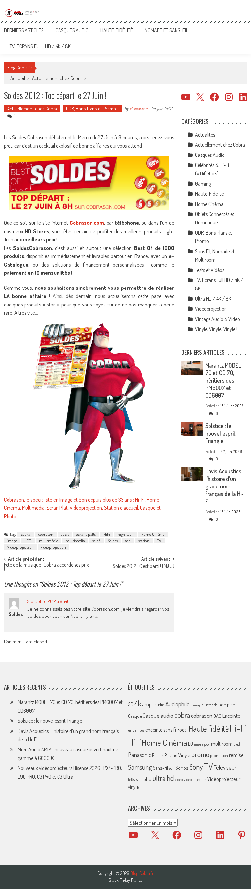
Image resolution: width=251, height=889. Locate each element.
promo (200, 754)
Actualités (205, 134)
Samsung (140, 767)
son (128, 540)
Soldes (113, 540)
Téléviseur (225, 767)
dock (65, 534)
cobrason (45, 534)
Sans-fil (160, 768)
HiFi (106, 534)
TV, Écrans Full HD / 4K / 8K (40, 46)
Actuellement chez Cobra (57, 78)
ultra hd (163, 777)
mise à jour (202, 744)
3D (130, 704)
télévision (135, 779)
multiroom (222, 743)
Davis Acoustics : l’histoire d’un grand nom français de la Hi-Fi (224, 486)
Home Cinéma (153, 534)
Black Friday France (125, 880)
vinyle (133, 787)
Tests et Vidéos (209, 270)
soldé (96, 540)
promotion (219, 755)
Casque (135, 716)
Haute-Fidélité (116, 30)
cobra (25, 534)
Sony (196, 766)
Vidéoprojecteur (20, 547)
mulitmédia (48, 540)
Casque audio (158, 715)
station (143, 540)
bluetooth (209, 704)
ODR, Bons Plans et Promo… (92, 109)
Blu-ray (195, 705)
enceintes (136, 730)
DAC (217, 716)
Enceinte (231, 715)
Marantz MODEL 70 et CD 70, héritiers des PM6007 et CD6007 (223, 380)
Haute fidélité (209, 728)
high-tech (126, 534)
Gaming (203, 183)
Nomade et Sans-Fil (166, 30)
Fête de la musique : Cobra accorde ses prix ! (46, 567)
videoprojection (53, 547)
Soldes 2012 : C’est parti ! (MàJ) (143, 566)
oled (237, 744)
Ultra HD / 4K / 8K (213, 298)
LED (28, 540)
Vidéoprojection (211, 308)
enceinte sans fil (161, 729)
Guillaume (138, 108)
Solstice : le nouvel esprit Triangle (220, 433)
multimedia (75, 540)
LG (190, 743)
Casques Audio (72, 30)
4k (137, 703)
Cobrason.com (87, 222)
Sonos (182, 768)
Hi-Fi (238, 728)
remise (236, 754)
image (12, 540)
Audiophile (177, 704)
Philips (157, 755)
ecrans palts (86, 534)
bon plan (226, 704)
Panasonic (139, 754)
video (179, 779)
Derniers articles (24, 30)
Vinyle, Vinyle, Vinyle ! (216, 329)
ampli (148, 704)
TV (159, 540)
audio (159, 704)
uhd (147, 779)
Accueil (17, 78)
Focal (183, 729)
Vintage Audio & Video (217, 319)
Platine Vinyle (177, 755)
